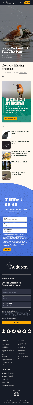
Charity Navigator (16, 393)
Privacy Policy (10, 236)
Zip (5, 223)
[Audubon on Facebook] (9, 331)
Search (20, 2)
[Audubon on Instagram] (3, 331)
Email (5, 218)
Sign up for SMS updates (23, 357)
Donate (27, 2)
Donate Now (6, 379)
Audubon (9, 2)
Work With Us (22, 344)
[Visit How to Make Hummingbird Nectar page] (16, 145)
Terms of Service (19, 236)
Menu (3, 2)
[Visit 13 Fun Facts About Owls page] (16, 165)
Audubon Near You (8, 373)
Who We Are (6, 344)
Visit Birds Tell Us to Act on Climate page (16, 101)
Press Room (21, 350)
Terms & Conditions (12, 245)
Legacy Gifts (5, 382)
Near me (17, 2)
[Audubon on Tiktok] (24, 331)
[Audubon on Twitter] (14, 331)
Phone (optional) (8, 229)
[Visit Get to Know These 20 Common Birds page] (16, 175)
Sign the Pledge (10, 118)
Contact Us (21, 353)
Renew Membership (8, 385)
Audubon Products (8, 376)
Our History (5, 347)
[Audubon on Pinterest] (29, 331)
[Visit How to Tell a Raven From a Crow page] (16, 134)
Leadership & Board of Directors (8, 351)
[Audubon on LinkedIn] (19, 331)
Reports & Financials (8, 360)
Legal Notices (8, 402)
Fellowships (21, 347)
